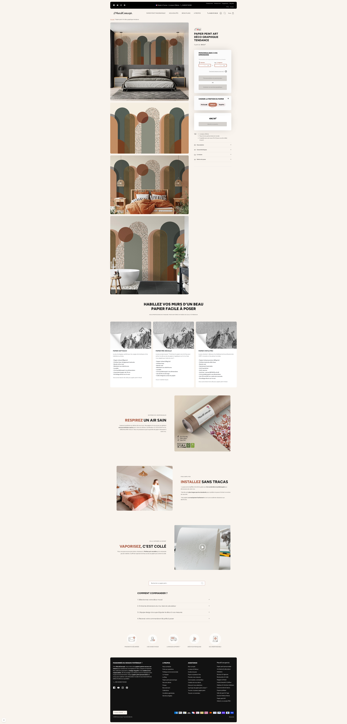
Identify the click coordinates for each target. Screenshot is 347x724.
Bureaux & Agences (222, 674)
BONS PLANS (186, 13)
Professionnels (209, 3)
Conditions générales (168, 693)
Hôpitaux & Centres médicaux (225, 685)
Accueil (112, 19)
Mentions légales (167, 696)
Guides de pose (192, 672)
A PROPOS (197, 13)
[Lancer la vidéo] (202, 547)
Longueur (219, 62)
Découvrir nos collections (195, 685)
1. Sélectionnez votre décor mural (150, 600)
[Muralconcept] (123, 13)
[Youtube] (117, 5)
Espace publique (221, 690)
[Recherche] (202, 583)
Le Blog (164, 677)
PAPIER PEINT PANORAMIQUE (155, 13)
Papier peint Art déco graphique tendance (127, 19)
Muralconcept (119, 716)
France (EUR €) (118, 712)
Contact (232, 6)
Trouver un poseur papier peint (196, 690)
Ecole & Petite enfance (223, 695)
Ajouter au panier (212, 124)
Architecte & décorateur (224, 669)
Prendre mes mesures (194, 677)
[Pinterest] (124, 5)
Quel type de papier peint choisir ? (197, 688)
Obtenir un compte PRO (224, 701)
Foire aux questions (168, 669)
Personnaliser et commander (212, 78)
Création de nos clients (194, 682)
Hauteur (202, 62)
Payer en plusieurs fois (194, 674)
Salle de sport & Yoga (223, 693)
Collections (165, 690)
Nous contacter (166, 666)
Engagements (225, 3)
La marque (165, 674)
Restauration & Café (222, 677)
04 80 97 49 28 (213, 13)
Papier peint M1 (221, 698)
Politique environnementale (170, 672)
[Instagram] (121, 5)
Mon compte (191, 666)
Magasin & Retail (221, 680)
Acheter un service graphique (212, 87)
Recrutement (166, 688)
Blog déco (232, 3)
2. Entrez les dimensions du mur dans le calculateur (156, 606)
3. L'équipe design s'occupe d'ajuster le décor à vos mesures (159, 612)
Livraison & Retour (193, 669)
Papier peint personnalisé (224, 666)
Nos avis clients (166, 682)
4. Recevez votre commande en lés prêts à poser (155, 619)
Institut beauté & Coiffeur (224, 682)
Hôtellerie (219, 672)
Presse (164, 685)
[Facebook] (114, 5)
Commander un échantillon (195, 680)
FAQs (227, 6)
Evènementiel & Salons (223, 688)
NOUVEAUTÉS (173, 13)
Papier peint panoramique (169, 680)
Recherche (231, 717)
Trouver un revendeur (194, 693)
